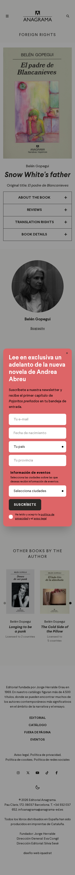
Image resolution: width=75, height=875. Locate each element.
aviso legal (40, 518)
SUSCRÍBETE (25, 505)
